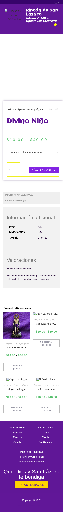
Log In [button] (56, 2)
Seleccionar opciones (16, 367)
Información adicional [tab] (19, 195)
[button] (32, 26)
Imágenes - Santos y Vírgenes (29, 109)
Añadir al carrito (43, 169)
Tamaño (13, 152)
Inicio (9, 109)
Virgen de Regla (17, 389)
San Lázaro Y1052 (46, 323)
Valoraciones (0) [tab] (15, 201)
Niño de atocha (46, 389)
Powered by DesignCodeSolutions (31, 505)
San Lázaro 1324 (16, 347)
